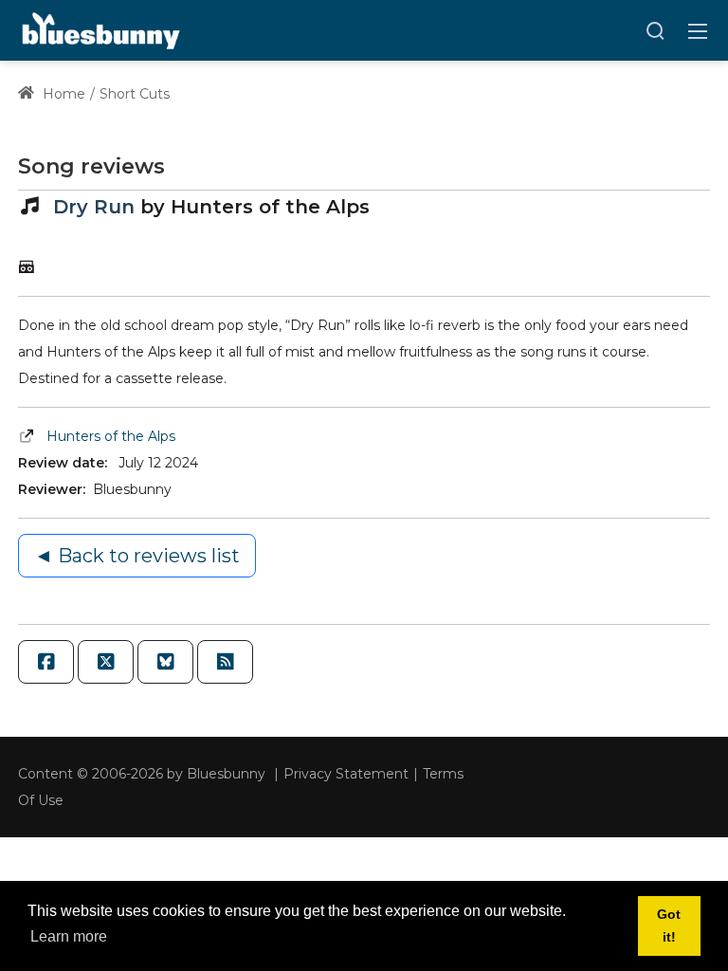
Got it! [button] (669, 925)
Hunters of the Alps (110, 436)
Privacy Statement (346, 773)
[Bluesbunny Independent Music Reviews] (99, 29)
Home (62, 93)
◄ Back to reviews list (137, 555)
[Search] (655, 30)
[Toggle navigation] (698, 30)
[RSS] (225, 662)
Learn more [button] (68, 936)
